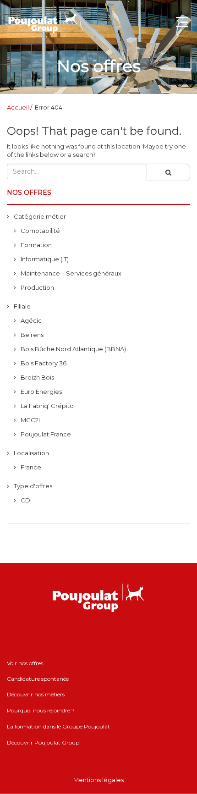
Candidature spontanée (38, 678)
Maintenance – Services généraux (71, 273)
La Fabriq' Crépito (47, 405)
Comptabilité (40, 230)
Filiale (22, 306)
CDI (26, 500)
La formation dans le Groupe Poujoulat (58, 726)
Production (37, 287)
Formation (36, 244)
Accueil (18, 107)
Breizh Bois (37, 377)
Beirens (32, 334)
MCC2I (30, 420)
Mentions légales (98, 779)
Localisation (31, 453)
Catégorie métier (40, 216)
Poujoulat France (46, 434)
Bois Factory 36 (43, 363)
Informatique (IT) (45, 259)
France (31, 467)
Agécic (31, 320)
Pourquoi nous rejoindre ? (41, 710)
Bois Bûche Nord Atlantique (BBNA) (73, 349)
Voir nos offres (25, 663)
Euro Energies (41, 391)
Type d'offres (33, 486)
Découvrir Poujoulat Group (43, 742)
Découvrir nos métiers (36, 694)
